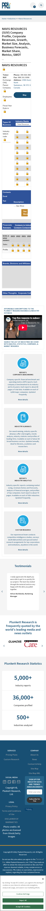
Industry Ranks (22, 121)
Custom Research (11, 759)
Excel (5, 196)
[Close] (43, 879)
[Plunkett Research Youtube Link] (18, 782)
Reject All (23, 900)
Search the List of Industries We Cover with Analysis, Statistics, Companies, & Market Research (21, 344)
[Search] (41, 5)
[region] (23, 893)
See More (25, 212)
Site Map (34, 768)
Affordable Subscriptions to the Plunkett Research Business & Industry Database (21, 311)
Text (4, 201)
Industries (12, 18)
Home (4, 18)
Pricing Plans (11, 754)
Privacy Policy (11, 806)
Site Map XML (34, 773)
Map (24, 95)
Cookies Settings (23, 894)
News (34, 759)
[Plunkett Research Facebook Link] (14, 782)
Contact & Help (34, 764)
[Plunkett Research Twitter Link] (9, 782)
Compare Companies (23, 228)
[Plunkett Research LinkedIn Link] (4, 782)
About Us (34, 754)
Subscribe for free (34, 800)
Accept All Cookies (23, 907)
